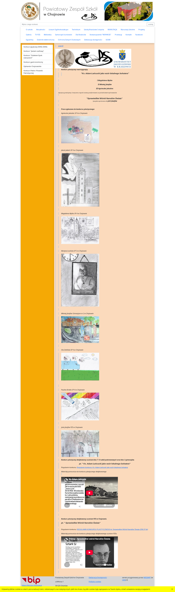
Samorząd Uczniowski (63, 35)
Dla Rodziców (81, 35)
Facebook (139, 35)
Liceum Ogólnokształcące (58, 29)
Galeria (28, 35)
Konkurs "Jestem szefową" (34, 51)
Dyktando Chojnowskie (32, 66)
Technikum (76, 29)
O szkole (29, 29)
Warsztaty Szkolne (128, 29)
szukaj (150, 24)
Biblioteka (47, 35)
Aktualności (40, 29)
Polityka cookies (95, 582)
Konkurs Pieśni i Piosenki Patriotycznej (33, 72)
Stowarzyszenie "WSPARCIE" (100, 35)
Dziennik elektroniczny (45, 40)
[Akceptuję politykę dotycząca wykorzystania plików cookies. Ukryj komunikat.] (172, 589)
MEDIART (147, 577)
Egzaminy (29, 40)
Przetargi (118, 35)
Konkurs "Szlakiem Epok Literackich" (33, 56)
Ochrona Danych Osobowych (69, 40)
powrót (60, 46)
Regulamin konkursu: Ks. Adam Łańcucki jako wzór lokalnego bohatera (102, 467)
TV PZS (37, 35)
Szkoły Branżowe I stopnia (94, 29)
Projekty (141, 29)
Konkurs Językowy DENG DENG (35, 47)
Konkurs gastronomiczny (33, 62)
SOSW (108, 40)
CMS (124, 580)
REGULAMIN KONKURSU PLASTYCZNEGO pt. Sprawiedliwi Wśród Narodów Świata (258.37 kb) (112, 529)
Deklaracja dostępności (93, 40)
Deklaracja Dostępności (98, 577)
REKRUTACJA (112, 29)
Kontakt (129, 35)
